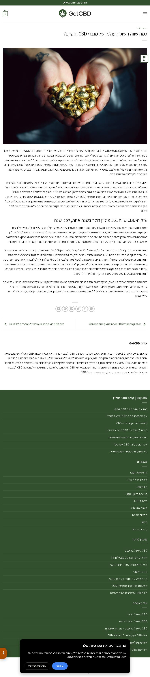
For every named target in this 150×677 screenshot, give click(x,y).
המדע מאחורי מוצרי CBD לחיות (130, 409)
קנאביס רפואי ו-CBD (136, 494)
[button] (145, 13)
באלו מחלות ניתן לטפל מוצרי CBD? (128, 565)
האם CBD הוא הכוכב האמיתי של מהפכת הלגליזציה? (36, 324)
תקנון (144, 522)
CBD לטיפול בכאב (137, 614)
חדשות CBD (142, 28)
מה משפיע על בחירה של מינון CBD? (128, 579)
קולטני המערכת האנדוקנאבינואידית (128, 451)
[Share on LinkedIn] (58, 309)
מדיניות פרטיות (139, 529)
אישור (60, 666)
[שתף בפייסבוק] (85, 309)
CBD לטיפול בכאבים (136, 550)
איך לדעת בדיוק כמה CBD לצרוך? (129, 558)
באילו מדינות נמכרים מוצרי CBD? (129, 586)
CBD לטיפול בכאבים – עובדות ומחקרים (126, 628)
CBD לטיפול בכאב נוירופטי (133, 621)
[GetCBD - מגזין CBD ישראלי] (75, 13)
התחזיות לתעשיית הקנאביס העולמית (128, 437)
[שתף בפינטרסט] (65, 309)
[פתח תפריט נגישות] (3, 653)
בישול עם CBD (139, 508)
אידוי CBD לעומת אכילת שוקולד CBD (127, 635)
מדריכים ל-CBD (138, 473)
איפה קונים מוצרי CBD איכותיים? (130, 444)
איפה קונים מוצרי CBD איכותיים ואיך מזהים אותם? (115, 324)
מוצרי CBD (141, 487)
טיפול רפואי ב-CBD (137, 480)
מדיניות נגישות (139, 515)
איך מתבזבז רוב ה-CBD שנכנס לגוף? (127, 416)
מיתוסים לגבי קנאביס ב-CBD (131, 423)
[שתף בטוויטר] (78, 309)
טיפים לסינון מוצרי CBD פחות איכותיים (127, 430)
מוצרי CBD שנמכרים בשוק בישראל (128, 593)
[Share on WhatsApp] (92, 309)
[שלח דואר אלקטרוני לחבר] (72, 309)
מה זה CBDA (140, 572)
